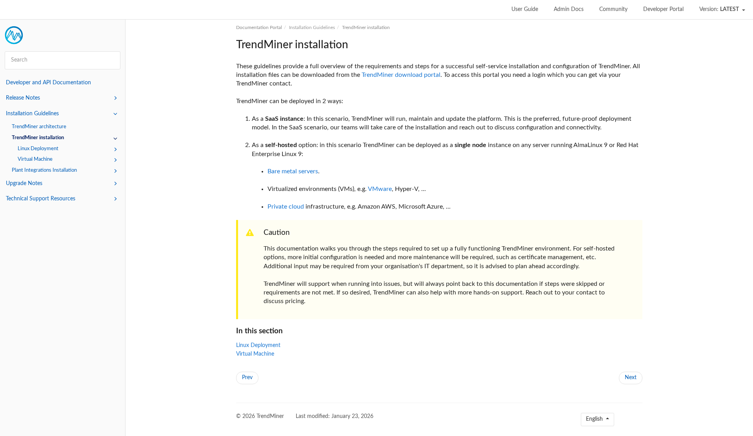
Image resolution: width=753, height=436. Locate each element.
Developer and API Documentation (48, 82)
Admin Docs (569, 9)
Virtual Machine (35, 159)
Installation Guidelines (32, 113)
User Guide (524, 9)
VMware (380, 189)
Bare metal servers (292, 171)
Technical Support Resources (40, 199)
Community (613, 9)
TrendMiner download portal (401, 75)
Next (631, 377)
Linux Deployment (38, 148)
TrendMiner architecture (39, 126)
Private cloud (285, 206)
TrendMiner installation (38, 137)
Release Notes (23, 98)
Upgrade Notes (24, 183)
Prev (247, 377)
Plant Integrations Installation (44, 170)
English (595, 419)
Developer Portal (663, 9)
